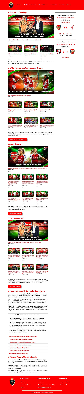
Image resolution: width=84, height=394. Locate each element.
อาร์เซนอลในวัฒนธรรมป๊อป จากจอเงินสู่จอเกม (46, 110)
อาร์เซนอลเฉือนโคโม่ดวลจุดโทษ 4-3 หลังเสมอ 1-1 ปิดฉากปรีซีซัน (14, 272)
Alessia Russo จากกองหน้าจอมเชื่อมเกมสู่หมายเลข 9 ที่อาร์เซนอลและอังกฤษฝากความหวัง (28, 183)
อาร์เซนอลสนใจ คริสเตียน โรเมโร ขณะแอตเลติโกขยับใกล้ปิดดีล (28, 272)
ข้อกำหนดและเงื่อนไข (64, 385)
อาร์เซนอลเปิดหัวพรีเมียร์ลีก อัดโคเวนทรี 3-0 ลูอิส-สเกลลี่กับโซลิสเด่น (31, 54)
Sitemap (69, 5)
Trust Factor (41, 382)
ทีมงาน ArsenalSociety (26, 385)
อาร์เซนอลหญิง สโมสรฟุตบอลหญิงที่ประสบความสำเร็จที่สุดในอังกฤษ (31, 126)
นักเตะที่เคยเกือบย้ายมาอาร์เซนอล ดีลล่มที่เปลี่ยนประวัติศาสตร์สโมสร (15, 126)
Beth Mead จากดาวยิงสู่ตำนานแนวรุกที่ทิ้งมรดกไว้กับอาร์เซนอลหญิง (42, 199)
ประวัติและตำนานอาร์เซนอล (30, 5)
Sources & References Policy (44, 387)
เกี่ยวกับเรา (23, 382)
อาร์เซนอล (19, 5)
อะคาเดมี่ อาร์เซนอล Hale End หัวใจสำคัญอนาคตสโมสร (42, 272)
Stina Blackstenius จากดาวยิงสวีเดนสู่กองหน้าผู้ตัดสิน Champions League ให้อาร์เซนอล (27, 168)
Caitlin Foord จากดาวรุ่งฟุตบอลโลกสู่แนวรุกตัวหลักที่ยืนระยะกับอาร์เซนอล (42, 182)
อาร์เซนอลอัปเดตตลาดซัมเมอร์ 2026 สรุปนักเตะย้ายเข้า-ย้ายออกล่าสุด (42, 256)
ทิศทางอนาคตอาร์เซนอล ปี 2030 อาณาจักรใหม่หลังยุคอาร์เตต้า (30, 110)
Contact (22, 387)
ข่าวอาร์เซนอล (53, 5)
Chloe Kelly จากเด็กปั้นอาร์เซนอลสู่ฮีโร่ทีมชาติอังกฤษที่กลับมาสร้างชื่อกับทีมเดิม (14, 199)
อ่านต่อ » (9, 43)
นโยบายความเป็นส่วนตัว (65, 382)
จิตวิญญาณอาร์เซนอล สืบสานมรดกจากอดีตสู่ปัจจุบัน (19, 95)
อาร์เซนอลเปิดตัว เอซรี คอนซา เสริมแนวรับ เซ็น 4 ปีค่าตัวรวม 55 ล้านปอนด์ (24, 39)
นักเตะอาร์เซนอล (42, 5)
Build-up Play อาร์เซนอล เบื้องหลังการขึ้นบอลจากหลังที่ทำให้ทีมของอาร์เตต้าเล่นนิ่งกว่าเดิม (47, 55)
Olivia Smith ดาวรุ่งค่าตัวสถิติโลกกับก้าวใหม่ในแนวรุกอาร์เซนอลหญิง (27, 199)
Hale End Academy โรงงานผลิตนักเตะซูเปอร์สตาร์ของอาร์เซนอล (47, 126)
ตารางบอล (61, 5)
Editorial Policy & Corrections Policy (46, 385)
